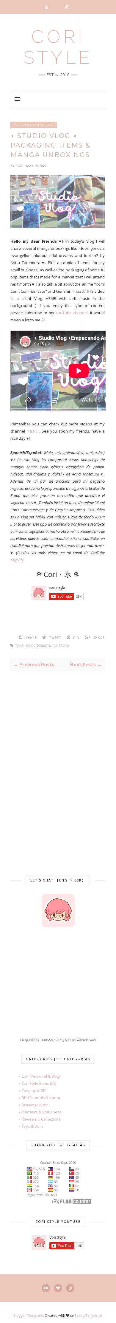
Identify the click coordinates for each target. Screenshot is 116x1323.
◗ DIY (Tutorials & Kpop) (35, 1097)
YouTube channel (72, 312)
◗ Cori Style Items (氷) (33, 1083)
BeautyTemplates (88, 1315)
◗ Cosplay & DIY (28, 1090)
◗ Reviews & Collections (35, 1119)
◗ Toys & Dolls (26, 1126)
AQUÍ (16, 560)
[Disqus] (57, 766)
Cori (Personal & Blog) (33, 125)
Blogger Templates (29, 1315)
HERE (32, 431)
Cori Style (58, 47)
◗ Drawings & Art (29, 1104)
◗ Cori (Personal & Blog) (35, 1076)
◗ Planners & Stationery (35, 1112)
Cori (19, 165)
